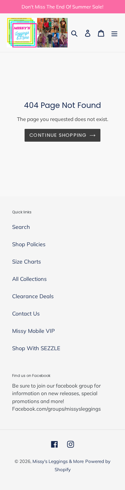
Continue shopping (57, 135)
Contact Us (26, 313)
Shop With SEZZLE (36, 348)
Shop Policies (29, 244)
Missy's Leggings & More (58, 461)
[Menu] (114, 33)
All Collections (29, 278)
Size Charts (26, 261)
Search (21, 226)
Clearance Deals (33, 296)
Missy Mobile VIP (33, 330)
